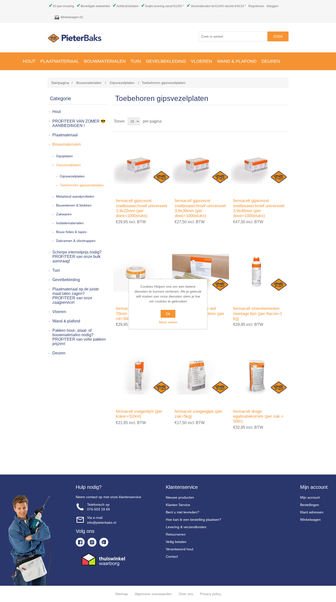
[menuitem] (29, 61)
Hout (56, 112)
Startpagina (60, 83)
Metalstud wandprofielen (75, 196)
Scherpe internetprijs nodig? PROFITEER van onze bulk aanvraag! (77, 256)
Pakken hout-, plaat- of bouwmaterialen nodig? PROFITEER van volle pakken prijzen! (79, 337)
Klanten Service (178, 505)
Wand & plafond (66, 321)
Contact (172, 556)
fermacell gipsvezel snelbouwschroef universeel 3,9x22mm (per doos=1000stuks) (141, 208)
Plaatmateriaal (65, 135)
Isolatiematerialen (70, 223)
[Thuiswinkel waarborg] (108, 559)
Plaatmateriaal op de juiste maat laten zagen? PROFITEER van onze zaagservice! (75, 295)
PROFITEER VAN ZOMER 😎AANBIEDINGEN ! (79, 123)
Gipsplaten (64, 156)
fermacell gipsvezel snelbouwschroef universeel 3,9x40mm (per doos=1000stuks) (258, 208)
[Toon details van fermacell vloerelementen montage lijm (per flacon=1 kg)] (259, 272)
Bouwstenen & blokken (74, 205)
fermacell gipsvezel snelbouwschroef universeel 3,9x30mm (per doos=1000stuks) (200, 208)
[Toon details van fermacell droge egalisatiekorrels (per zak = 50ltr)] (259, 375)
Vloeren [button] (201, 61)
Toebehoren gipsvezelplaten (82, 185)
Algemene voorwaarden (153, 594)
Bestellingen (309, 505)
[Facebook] (80, 542)
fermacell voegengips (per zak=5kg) (198, 414)
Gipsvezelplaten (68, 165)
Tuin (56, 270)
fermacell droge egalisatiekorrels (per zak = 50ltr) (258, 416)
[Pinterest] (103, 542)
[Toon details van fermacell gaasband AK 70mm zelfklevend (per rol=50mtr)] (141, 272)
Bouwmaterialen (66, 144)
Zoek (278, 36)
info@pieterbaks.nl (101, 522)
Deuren (58, 353)
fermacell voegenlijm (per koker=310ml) (139, 414)
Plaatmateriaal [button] (59, 61)
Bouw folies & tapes (71, 232)
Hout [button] (29, 61)
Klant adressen (311, 512)
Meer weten (168, 322)
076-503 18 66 (98, 509)
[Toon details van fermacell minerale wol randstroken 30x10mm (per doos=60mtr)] (200, 272)
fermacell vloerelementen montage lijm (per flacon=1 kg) (257, 313)
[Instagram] (92, 542)
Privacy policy (210, 594)
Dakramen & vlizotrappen (75, 241)
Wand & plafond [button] (237, 61)
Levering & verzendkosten (186, 527)
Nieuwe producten (180, 497)
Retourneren (175, 534)
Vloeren (59, 312)
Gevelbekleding (66, 280)
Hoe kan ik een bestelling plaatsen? (193, 520)
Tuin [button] (136, 61)
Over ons (186, 594)
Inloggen (272, 6)
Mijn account (310, 497)
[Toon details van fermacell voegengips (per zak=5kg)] (200, 375)
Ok (168, 314)
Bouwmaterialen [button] (105, 61)
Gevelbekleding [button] (166, 61)
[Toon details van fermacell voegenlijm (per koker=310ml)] (141, 375)
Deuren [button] (270, 61)
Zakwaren (64, 214)
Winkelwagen (310, 520)
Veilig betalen (176, 542)
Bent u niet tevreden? (182, 512)
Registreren (256, 6)
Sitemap (121, 594)
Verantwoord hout (179, 549)
